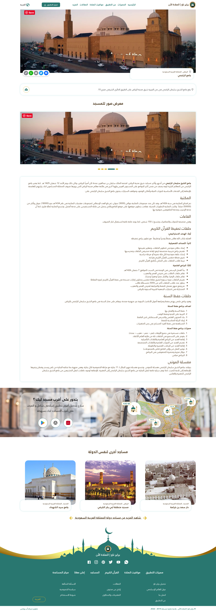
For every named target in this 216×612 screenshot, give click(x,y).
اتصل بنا (162, 595)
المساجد (94, 572)
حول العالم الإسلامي (156, 589)
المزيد (75, 5)
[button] (117, 169)
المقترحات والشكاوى (111, 595)
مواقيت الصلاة (96, 5)
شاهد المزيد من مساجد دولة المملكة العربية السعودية (108, 517)
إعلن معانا (79, 572)
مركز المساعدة (61, 572)
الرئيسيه (132, 5)
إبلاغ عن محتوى (114, 589)
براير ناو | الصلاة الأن (178, 4)
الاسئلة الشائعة (69, 584)
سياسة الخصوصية (68, 589)
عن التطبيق (110, 5)
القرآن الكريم (112, 572)
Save (31, 12)
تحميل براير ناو (159, 584)
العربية (23, 5)
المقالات (84, 5)
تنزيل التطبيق (52, 4)
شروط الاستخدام (68, 595)
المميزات (122, 5)
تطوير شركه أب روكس (29, 609)
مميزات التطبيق (154, 572)
